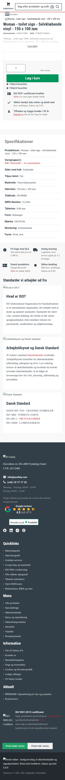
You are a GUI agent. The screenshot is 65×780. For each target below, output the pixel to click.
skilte (13, 271)
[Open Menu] (7, 13)
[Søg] (57, 6)
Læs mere (32, 46)
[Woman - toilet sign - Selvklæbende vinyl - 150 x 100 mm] (32, 19)
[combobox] (38, 6)
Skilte (16, 97)
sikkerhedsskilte (35, 355)
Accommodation (32, 163)
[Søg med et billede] (52, 6)
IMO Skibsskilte (13, 163)
